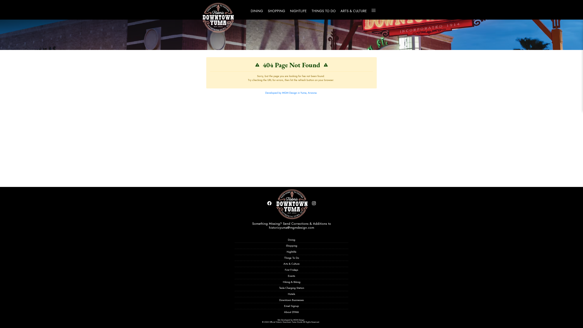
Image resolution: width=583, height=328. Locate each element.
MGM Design (298, 320)
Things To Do (324, 11)
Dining (257, 11)
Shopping (276, 11)
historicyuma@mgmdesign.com (291, 227)
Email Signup (291, 306)
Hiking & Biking (291, 282)
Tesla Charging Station (291, 288)
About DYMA (291, 312)
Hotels (291, 294)
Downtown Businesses (291, 300)
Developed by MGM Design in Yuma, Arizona (291, 93)
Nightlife (298, 11)
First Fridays (291, 270)
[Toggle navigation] (373, 10)
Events (291, 276)
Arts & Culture (354, 11)
